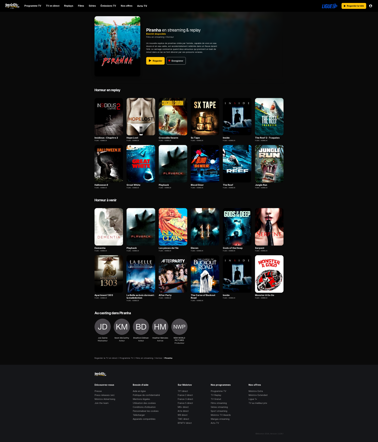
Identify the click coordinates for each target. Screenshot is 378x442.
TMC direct (183, 419)
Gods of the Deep (233, 248)
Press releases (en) (104, 395)
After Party (165, 295)
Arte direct (183, 411)
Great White (133, 185)
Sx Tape (195, 137)
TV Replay (216, 395)
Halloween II (101, 185)
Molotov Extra (256, 391)
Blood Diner (197, 185)
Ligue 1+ (253, 399)
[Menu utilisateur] (370, 6)
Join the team (101, 403)
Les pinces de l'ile (169, 248)
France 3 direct (185, 399)
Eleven (194, 248)
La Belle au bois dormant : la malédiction (141, 296)
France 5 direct (185, 403)
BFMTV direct (185, 423)
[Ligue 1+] (330, 6)
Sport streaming (219, 411)
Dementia (99, 248)
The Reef (228, 185)
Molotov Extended (258, 395)
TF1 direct (183, 391)
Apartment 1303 (103, 295)
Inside (226, 137)
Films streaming (219, 403)
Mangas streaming (220, 419)
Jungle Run (261, 185)
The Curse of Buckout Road (203, 296)
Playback (164, 185)
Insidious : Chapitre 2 (106, 137)
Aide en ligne (139, 391)
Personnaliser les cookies (146, 411)
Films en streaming (155, 37)
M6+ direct (183, 407)
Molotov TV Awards (221, 415)
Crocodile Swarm (168, 137)
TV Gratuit (216, 399)
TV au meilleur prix (258, 403)
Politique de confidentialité (146, 395)
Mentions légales (141, 399)
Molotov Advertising (104, 399)
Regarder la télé (355, 6)
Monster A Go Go (264, 295)
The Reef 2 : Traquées (267, 137)
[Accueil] (12, 6)
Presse (98, 391)
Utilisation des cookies (144, 403)
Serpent (259, 248)
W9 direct (183, 415)
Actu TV (215, 423)
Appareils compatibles (144, 419)
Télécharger (139, 415)
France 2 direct (185, 395)
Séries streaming (219, 407)
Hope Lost (132, 137)
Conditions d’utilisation (144, 407)
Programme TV (218, 391)
